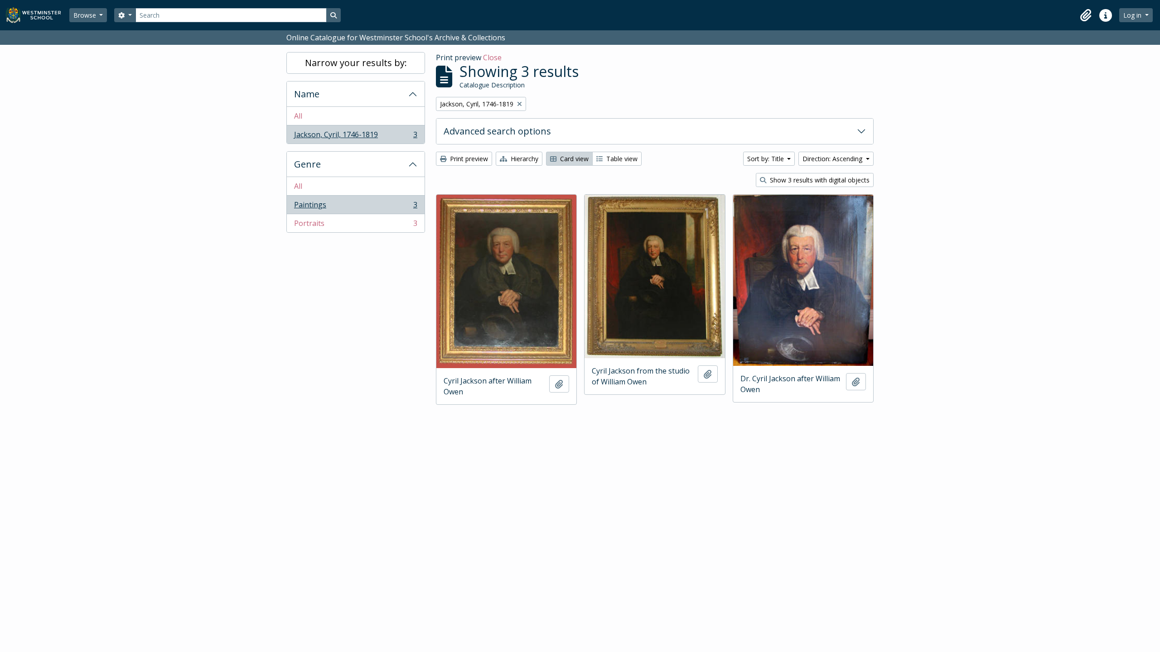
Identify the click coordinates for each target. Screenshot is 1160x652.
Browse (85, 15)
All (298, 116)
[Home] (37, 15)
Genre (307, 164)
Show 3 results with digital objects (819, 180)
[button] (1086, 15)
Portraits (355, 225)
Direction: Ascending (833, 158)
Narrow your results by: (356, 63)
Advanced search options (497, 131)
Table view (621, 158)
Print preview (468, 158)
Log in (1133, 15)
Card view (573, 158)
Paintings (355, 207)
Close (492, 57)
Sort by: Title (766, 158)
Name (306, 94)
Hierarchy (523, 158)
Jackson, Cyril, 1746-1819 (355, 136)
